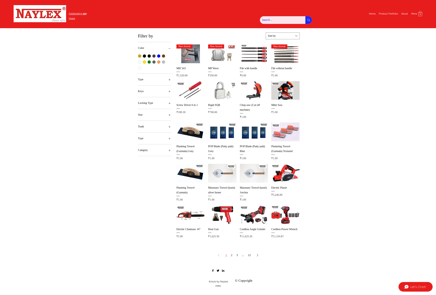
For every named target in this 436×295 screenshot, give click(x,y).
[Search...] (308, 20)
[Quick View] (254, 53)
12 (249, 255)
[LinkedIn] (223, 270)
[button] (420, 13)
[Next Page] (257, 255)
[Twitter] (218, 270)
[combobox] (283, 35)
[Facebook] (213, 270)
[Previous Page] (219, 255)
